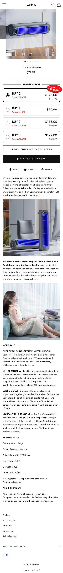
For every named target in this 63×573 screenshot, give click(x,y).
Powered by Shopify (31, 570)
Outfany (31, 5)
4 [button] (33, 61)
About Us (7, 525)
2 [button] (28, 61)
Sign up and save (14, 546)
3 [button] (31, 61)
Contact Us (8, 531)
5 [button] (36, 61)
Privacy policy (10, 520)
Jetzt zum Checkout (31, 158)
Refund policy (9, 536)
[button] (31, 95)
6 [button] (38, 61)
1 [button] (25, 61)
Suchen (6, 515)
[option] (31, 34)
